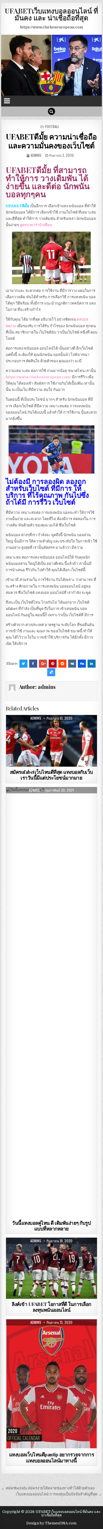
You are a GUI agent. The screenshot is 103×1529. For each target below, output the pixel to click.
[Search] (51, 111)
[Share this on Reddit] (62, 664)
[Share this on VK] (72, 664)
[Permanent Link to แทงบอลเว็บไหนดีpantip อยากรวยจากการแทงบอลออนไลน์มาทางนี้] (51, 1384)
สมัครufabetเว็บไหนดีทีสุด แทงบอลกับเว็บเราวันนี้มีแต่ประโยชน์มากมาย (51, 775)
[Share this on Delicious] (51, 672)
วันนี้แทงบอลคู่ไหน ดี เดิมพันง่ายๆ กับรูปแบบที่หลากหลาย (51, 1226)
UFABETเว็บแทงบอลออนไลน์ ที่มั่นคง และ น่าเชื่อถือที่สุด (51, 14)
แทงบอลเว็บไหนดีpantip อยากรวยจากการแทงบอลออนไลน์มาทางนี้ (51, 1457)
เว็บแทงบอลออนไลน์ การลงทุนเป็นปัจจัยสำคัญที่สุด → (59, 1494)
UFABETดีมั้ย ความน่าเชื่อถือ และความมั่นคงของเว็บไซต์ (51, 140)
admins (36, 155)
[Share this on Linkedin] (92, 664)
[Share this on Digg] (82, 664)
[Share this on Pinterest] (53, 664)
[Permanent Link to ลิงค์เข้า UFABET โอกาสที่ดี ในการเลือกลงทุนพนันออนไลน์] (51, 1268)
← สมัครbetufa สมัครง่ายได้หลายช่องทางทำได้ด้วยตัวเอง (47, 1488)
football (52, 126)
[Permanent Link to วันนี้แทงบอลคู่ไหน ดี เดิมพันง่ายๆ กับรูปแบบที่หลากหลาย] (51, 1002)
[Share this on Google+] (43, 664)
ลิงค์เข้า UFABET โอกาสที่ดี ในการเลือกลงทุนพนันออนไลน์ (51, 1307)
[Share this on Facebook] (33, 664)
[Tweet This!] (23, 664)
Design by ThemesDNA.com (51, 1523)
